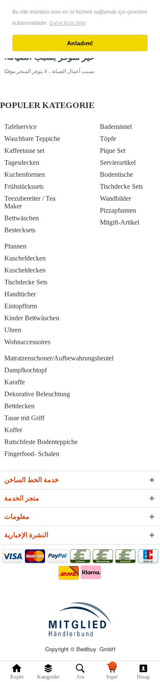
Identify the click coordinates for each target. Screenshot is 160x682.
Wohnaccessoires (27, 341)
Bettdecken (19, 406)
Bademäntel (116, 126)
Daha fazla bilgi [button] (67, 23)
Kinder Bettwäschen (31, 318)
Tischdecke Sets (121, 186)
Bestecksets (19, 230)
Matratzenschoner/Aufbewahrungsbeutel (58, 358)
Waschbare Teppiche (32, 138)
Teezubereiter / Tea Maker (29, 202)
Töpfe (108, 138)
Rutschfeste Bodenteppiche (41, 441)
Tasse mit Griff (24, 417)
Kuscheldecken (25, 258)
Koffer (13, 429)
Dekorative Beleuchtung (37, 394)
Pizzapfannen (118, 210)
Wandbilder (115, 198)
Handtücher (20, 294)
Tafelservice (20, 126)
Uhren (12, 330)
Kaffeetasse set (24, 150)
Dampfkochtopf (25, 370)
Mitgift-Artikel (119, 222)
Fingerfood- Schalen (31, 453)
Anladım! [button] (80, 43)
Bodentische (116, 174)
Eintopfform (20, 306)
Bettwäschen (21, 218)
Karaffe (14, 382)
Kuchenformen (24, 174)
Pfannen (15, 246)
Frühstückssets (24, 186)
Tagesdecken (21, 162)
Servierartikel (118, 162)
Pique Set (112, 150)
